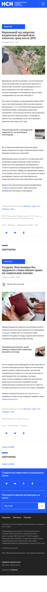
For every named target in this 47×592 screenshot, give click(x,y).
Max (12, 209)
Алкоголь (11, 225)
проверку (6, 188)
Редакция (6, 517)
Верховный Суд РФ (25, 225)
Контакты (17, 517)
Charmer (14, 570)
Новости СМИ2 (8, 447)
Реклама (27, 517)
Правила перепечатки (11, 562)
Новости (27, 206)
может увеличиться (31, 393)
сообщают (6, 333)
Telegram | (6, 209)
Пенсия (23, 425)
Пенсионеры (13, 425)
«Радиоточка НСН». (10, 399)
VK (39, 206)
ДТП (36, 225)
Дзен (34, 206)
